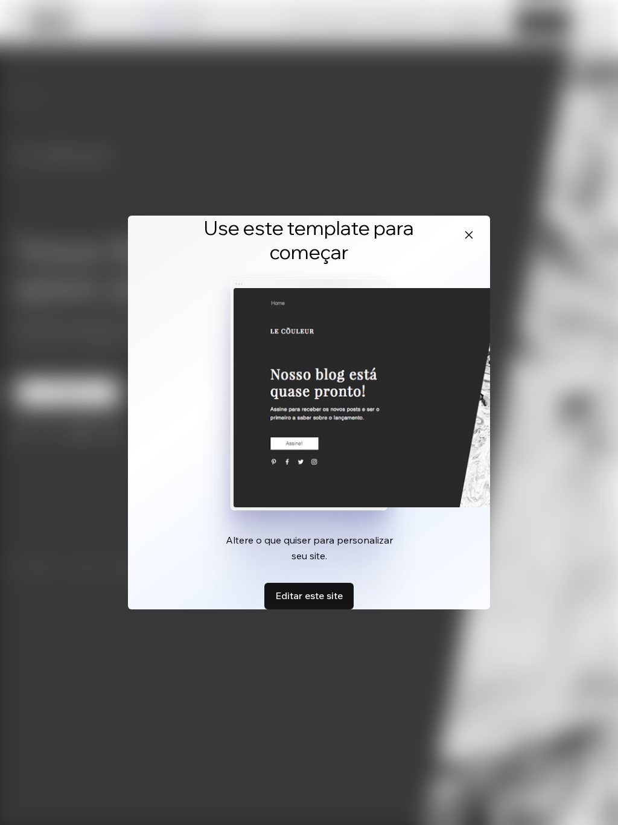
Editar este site (309, 595)
